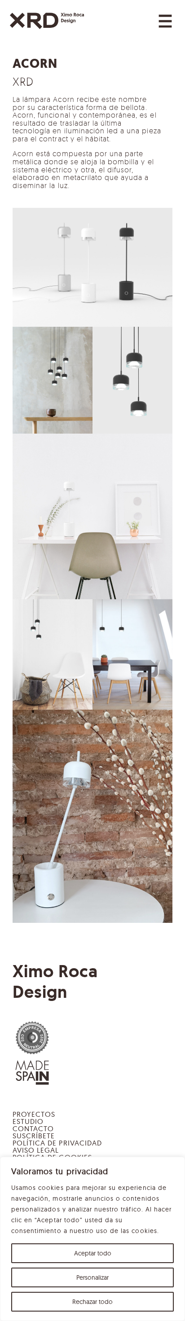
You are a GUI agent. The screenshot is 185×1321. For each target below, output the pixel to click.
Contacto (33, 1128)
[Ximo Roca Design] (47, 20)
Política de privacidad (57, 1142)
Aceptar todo (92, 1253)
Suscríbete (34, 1135)
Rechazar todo (92, 1302)
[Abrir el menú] (165, 21)
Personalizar (92, 1277)
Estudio (28, 1121)
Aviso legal (36, 1149)
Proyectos (34, 1114)
